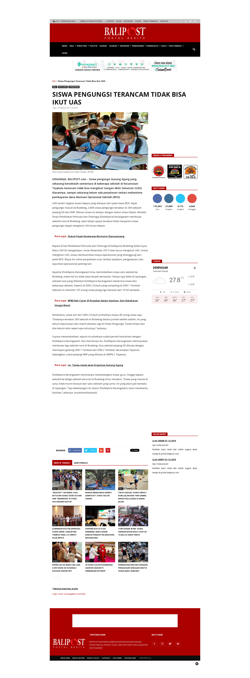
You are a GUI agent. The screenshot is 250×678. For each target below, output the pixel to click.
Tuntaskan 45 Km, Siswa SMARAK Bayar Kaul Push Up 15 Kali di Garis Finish (132, 531)
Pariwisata (152, 46)
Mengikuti (169, 195)
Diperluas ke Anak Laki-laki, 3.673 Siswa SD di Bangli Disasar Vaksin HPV (66, 568)
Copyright (106, 658)
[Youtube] (195, 21)
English (164, 21)
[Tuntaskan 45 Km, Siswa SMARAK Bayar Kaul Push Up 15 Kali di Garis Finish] (133, 516)
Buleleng (63, 87)
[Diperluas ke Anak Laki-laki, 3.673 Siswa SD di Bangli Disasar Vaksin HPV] (67, 552)
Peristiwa (82, 46)
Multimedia (175, 46)
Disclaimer (117, 658)
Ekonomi (124, 46)
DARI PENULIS (81, 462)
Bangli (56, 561)
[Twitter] (190, 21)
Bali (72, 46)
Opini (64, 53)
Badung (89, 525)
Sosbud (113, 46)
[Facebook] (181, 21)
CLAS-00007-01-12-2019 (164, 441)
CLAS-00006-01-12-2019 (164, 459)
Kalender (128, 21)
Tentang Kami (130, 658)
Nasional (90, 489)
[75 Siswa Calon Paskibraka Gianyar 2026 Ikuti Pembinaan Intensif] (100, 552)
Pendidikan (138, 46)
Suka (157, 195)
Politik (93, 46)
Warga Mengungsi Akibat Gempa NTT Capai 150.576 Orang (98, 495)
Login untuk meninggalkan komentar (69, 594)
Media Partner (78, 658)
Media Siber (65, 658)
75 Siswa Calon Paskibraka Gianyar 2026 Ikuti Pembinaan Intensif (99, 568)
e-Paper (110, 21)
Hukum (103, 46)
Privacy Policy (93, 658)
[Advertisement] (125, 9)
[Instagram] (185, 21)
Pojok (138, 21)
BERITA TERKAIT (62, 462)
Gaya (163, 46)
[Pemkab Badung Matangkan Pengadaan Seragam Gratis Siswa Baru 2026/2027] (133, 552)
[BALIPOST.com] (125, 33)
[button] (193, 49)
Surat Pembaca (150, 21)
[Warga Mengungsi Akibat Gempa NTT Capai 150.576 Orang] (100, 479)
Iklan (118, 21)
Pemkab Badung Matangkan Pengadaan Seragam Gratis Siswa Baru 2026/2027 (133, 568)
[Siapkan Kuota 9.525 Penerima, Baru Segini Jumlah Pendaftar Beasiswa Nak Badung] (100, 516)
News (64, 46)
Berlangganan (193, 195)
